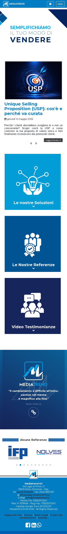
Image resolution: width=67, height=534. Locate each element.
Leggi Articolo (52, 140)
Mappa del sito (13, 515)
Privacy (28, 515)
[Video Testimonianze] (33, 306)
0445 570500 (25, 492)
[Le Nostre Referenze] (33, 244)
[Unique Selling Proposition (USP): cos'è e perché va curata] (33, 62)
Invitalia (42, 517)
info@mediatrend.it (37, 497)
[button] (17, 464)
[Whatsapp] (39, 526)
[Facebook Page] (28, 526)
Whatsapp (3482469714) (35, 495)
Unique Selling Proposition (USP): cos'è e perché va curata (33, 108)
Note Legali (41, 515)
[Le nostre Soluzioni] (33, 182)
